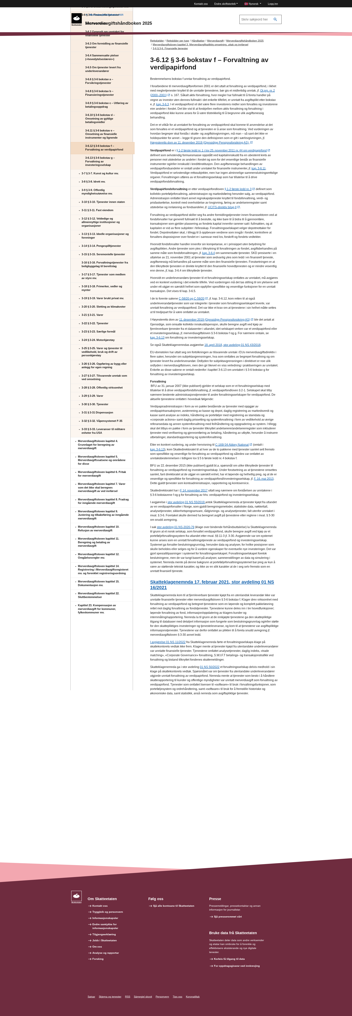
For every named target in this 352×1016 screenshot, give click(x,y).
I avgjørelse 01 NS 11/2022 (168, 642)
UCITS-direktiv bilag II (222, 207)
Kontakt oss (201, 3)
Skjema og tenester (110, 996)
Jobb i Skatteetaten (104, 940)
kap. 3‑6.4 (208, 253)
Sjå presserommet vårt (228, 916)
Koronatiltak (193, 996)
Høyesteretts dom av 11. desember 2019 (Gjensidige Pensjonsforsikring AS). (199, 142)
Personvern (162, 996)
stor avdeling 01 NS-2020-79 (175, 527)
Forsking (98, 958)
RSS (127, 996)
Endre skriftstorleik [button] (225, 3)
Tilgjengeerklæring (104, 934)
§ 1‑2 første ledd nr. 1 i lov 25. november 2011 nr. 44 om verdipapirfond (221, 150)
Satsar (91, 996)
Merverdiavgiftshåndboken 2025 (106, 15)
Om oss (97, 946)
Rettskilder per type (177, 40)
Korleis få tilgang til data (229, 958)
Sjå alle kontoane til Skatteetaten (173, 905)
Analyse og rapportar (105, 952)
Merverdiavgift (215, 40)
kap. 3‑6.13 (157, 337)
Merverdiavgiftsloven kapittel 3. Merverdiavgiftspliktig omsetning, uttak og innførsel (200, 44)
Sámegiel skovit (143, 996)
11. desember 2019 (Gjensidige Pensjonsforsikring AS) (214, 319)
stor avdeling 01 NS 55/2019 (186, 502)
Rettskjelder (157, 40)
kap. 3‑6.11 (259, 168)
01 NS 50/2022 (209, 666)
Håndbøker (198, 40)
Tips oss (177, 996)
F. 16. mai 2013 (264, 478)
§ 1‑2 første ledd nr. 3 (238, 189)
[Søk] (275, 19)
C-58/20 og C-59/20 (191, 298)
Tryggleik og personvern (107, 911)
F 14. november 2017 (194, 490)
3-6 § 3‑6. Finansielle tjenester (170, 48)
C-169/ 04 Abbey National (232, 444)
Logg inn (273, 3)
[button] (252, 4)
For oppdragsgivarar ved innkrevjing (237, 965)
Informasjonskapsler (105, 918)
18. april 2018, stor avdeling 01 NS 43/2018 (232, 344)
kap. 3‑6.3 (162, 104)
